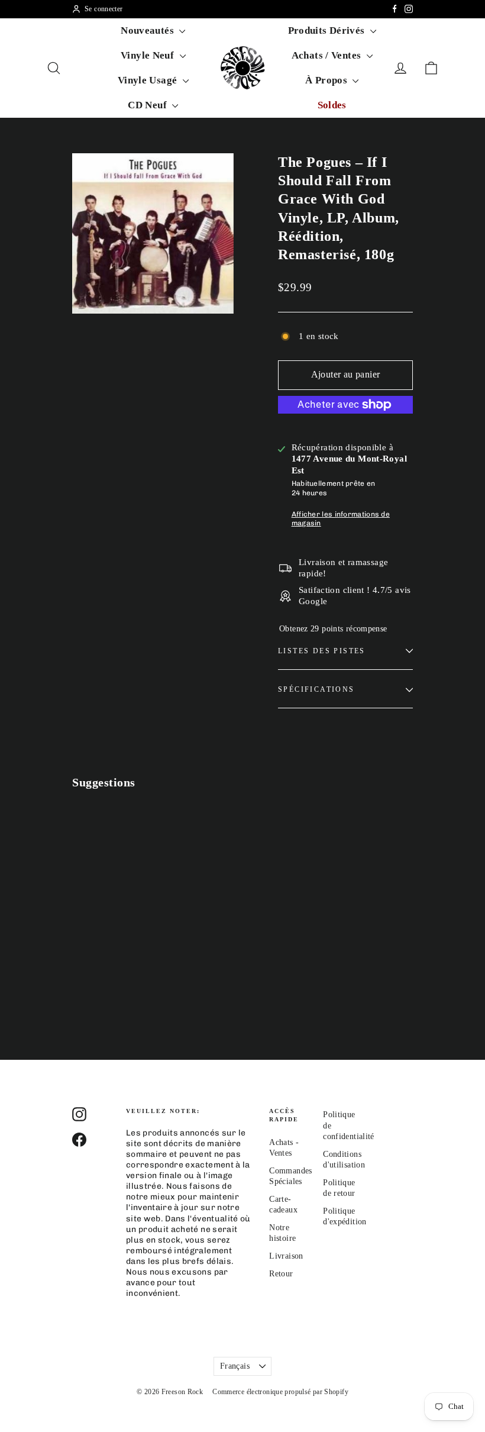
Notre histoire (282, 1233)
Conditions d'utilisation (341, 1159)
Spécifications (316, 689)
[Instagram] (409, 9)
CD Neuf (148, 105)
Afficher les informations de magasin (341, 519)
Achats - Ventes (284, 1147)
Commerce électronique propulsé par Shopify (280, 1392)
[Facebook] (394, 9)
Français (235, 1366)
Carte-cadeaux (283, 1204)
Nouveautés (148, 30)
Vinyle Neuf (149, 55)
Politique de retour (339, 1188)
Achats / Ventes (328, 55)
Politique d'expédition (341, 1216)
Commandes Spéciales (287, 1176)
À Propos (327, 80)
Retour (281, 1273)
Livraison (286, 1256)
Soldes (332, 105)
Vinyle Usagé (149, 80)
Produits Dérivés (327, 30)
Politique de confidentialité (341, 1125)
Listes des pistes (322, 651)
